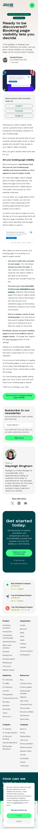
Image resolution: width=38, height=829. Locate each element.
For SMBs (6, 683)
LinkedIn (23, 647)
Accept (19, 815)
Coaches (6, 691)
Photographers (8, 694)
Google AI (19, 116)
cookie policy (17, 803)
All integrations (25, 655)
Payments (6, 651)
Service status (25, 708)
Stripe (22, 636)
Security (23, 755)
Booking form (7, 655)
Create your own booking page (19, 553)
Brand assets (24, 719)
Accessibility (24, 758)
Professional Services (10, 698)
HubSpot (23, 644)
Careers (23, 762)
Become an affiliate (26, 712)
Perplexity (19, 111)
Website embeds (8, 670)
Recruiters (6, 702)
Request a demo (26, 751)
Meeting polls (7, 662)
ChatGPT (19, 106)
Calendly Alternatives (10, 743)
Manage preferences (19, 810)
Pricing (22, 733)
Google (22, 625)
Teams (5, 713)
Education (6, 705)
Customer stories (26, 683)
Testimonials (24, 766)
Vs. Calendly (7, 729)
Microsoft (23, 629)
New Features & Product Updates (19, 14)
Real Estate (6, 709)
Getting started (25, 736)
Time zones (7, 666)
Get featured (24, 715)
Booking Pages (19, 18)
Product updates (26, 687)
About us (23, 729)
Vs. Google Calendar (10, 733)
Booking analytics (9, 659)
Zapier (22, 640)
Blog (21, 680)
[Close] (35, 803)
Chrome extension (26, 651)
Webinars (23, 697)
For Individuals (8, 680)
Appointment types (9, 641)
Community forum (26, 704)
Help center (24, 701)
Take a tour (24, 740)
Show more (7, 716)
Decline (19, 821)
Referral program (26, 747)
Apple (22, 633)
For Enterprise (7, 687)
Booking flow (7, 631)
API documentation (26, 744)
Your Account (11, 339)
